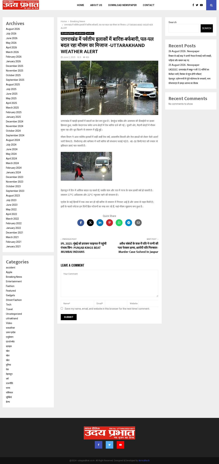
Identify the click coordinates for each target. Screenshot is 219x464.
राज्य (8, 388)
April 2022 (11, 214)
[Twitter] (198, 5)
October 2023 (13, 186)
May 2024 (11, 154)
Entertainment (14, 281)
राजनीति (9, 383)
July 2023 (11, 200)
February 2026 (14, 56)
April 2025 (11, 103)
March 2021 (12, 237)
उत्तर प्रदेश (10, 332)
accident (10, 267)
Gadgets (10, 295)
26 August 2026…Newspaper (184, 51)
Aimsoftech (144, 460)
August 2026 (13, 29)
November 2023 (14, 181)
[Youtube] (202, 5)
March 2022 (12, 218)
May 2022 (11, 209)
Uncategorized (14, 313)
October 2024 (13, 130)
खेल (7, 350)
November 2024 (14, 126)
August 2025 (13, 84)
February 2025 (14, 112)
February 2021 (14, 241)
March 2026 (12, 52)
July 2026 (11, 33)
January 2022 (13, 228)
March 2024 (12, 163)
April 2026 (11, 47)
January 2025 (13, 117)
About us (96, 5)
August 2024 (13, 140)
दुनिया (8, 364)
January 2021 (13, 246)
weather (90, 33)
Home (80, 5)
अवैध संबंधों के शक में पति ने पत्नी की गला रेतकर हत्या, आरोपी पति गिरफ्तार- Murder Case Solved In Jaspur (138, 248)
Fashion (10, 286)
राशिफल (9, 392)
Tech (8, 304)
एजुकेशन (9, 337)
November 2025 (14, 70)
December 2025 (14, 66)
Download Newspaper (122, 5)
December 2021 (14, 232)
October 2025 (13, 75)
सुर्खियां (9, 397)
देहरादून (9, 374)
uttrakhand (80, 33)
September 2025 (15, 80)
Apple (9, 272)
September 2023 (15, 191)
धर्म (7, 378)
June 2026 (11, 38)
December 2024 (14, 121)
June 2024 (11, 149)
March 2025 (12, 107)
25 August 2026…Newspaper (184, 65)
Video (9, 323)
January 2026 (13, 61)
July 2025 (11, 89)
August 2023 (13, 195)
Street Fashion (14, 300)
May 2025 (11, 98)
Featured (11, 290)
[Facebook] (194, 5)
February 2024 (14, 167)
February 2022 (14, 223)
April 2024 (11, 158)
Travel (9, 309)
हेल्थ (8, 401)
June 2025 (11, 93)
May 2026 (11, 42)
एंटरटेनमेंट (10, 341)
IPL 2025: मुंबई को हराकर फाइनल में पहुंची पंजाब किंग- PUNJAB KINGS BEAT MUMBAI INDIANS (83, 248)
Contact (148, 5)
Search (173, 22)
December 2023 (14, 177)
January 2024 (13, 172)
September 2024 (15, 135)
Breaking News (68, 33)
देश (7, 369)
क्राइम (9, 346)
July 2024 (11, 144)
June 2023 (11, 204)
